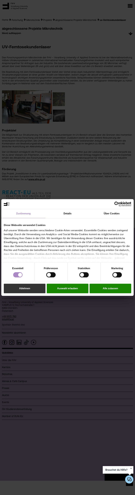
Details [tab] (68, 213)
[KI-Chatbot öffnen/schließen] (129, 479)
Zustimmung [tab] (23, 213)
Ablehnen (24, 288)
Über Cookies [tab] (112, 213)
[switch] (51, 274)
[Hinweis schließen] (131, 468)
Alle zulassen (110, 288)
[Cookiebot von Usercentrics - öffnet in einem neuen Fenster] (116, 204)
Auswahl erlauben (67, 288)
